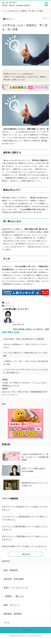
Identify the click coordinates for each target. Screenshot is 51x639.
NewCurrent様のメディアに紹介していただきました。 (25, 546)
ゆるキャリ (10, 19)
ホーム (3, 11)
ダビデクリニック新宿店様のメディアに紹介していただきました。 (24, 537)
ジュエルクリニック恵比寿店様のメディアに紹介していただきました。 (24, 518)
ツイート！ (8, 306)
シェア (7, 303)
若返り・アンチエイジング (16, 588)
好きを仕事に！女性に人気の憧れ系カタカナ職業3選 (24, 339)
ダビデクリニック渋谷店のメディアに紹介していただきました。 (24, 508)
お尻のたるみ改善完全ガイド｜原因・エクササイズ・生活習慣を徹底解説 (35, 457)
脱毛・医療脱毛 (11, 570)
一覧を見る (25, 554)
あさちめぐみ (18, 324)
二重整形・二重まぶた (14, 596)
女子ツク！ (24, 636)
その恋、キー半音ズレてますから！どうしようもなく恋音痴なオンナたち (25, 383)
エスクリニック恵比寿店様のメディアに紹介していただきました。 (24, 528)
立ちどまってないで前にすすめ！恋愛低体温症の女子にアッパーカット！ (25, 392)
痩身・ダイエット (12, 605)
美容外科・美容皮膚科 (14, 579)
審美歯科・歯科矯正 (13, 614)
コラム (7, 622)
